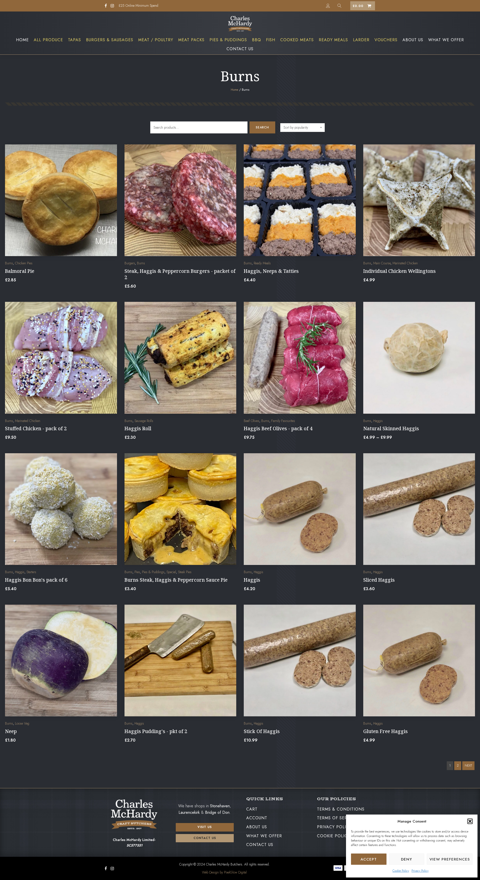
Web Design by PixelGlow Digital (224, 872)
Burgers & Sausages (109, 40)
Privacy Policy (420, 871)
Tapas (74, 40)
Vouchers (386, 40)
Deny (406, 859)
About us (256, 827)
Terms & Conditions (340, 809)
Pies (137, 571)
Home (22, 40)
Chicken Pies (23, 263)
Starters (31, 571)
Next (468, 765)
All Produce (48, 40)
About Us (412, 40)
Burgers (129, 263)
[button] (470, 821)
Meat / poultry (155, 40)
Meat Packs (191, 40)
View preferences (450, 859)
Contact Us (240, 49)
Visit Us (205, 827)
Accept (368, 859)
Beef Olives (251, 420)
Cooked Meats (297, 40)
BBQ (256, 40)
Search (262, 127)
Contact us (205, 838)
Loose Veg (22, 723)
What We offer (446, 40)
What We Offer (264, 836)
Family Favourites (283, 420)
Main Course (381, 263)
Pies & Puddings (228, 40)
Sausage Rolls (143, 420)
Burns (9, 263)
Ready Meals (333, 40)
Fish (270, 40)
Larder (361, 40)
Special (171, 571)
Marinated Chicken (405, 263)
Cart (252, 809)
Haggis (378, 420)
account (256, 818)
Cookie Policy (400, 871)
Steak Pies (185, 571)
